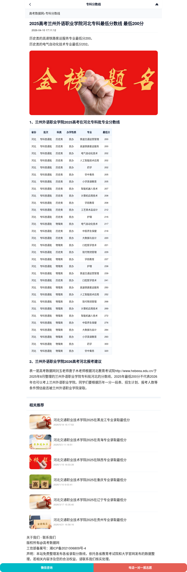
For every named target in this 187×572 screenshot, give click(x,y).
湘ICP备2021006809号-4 (67, 548)
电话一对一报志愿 (140, 567)
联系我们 (49, 537)
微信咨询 (47, 567)
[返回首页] (157, 4)
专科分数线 (52, 13)
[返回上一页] (30, 4)
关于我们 (33, 537)
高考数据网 (36, 13)
